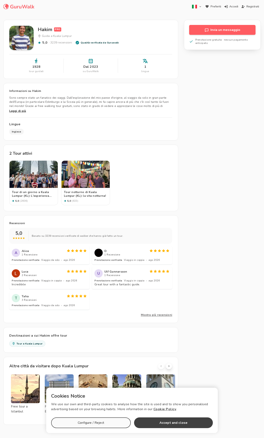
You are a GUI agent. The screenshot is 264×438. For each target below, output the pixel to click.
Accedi (233, 6)
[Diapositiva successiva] (169, 366)
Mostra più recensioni (156, 315)
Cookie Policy (164, 409)
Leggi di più (17, 111)
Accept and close (173, 422)
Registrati (252, 6)
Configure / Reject (91, 422)
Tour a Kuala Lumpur (29, 343)
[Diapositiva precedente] (161, 366)
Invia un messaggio (225, 30)
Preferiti (216, 6)
